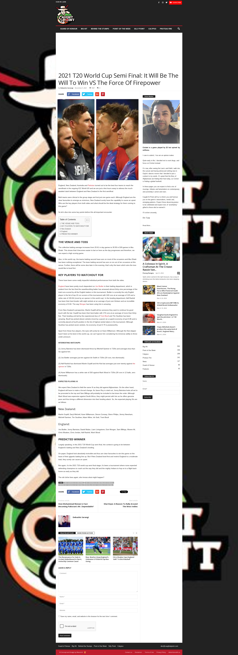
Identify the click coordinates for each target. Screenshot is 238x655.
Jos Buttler (99, 286)
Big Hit (84, 29)
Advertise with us (174, 652)
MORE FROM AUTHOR (85, 533)
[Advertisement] (119, 50)
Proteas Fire (166, 29)
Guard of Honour (68, 29)
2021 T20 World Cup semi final (74, 483)
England (61, 286)
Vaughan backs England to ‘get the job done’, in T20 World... (167, 317)
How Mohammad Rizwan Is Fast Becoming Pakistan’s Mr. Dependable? (76, 505)
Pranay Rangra (148, 273)
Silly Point (139, 29)
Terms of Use (149, 652)
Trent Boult (104, 316)
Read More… (147, 225)
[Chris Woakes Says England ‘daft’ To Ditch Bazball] (125, 546)
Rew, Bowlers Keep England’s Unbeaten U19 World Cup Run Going (97, 559)
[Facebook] (158, 2)
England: (64, 231)
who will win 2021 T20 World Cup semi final (99, 485)
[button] (178, 28)
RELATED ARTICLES (67, 533)
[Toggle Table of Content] (86, 220)
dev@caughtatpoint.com (169, 646)
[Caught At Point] (65, 15)
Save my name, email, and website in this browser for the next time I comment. (89, 616)
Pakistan (91, 185)
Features (146, 369)
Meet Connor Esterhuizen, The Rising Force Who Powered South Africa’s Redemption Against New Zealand (168, 290)
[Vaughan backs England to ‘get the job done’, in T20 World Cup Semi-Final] (149, 318)
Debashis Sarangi (66, 88)
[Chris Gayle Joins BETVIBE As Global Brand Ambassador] (149, 306)
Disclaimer (138, 652)
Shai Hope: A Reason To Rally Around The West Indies (121, 505)
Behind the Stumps (85, 646)
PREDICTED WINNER (69, 234)
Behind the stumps (100, 29)
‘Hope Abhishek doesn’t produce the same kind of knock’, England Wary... (167, 329)
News (145, 361)
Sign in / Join (61, 2)
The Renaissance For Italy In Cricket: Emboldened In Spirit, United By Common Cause (70, 559)
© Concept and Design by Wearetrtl (71, 652)
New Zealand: (66, 229)
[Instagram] (162, 2)
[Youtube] (175, 3)
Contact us (128, 652)
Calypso (152, 29)
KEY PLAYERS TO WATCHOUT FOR (75, 226)
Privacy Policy (161, 652)
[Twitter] (166, 2)
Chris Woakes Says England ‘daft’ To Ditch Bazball (123, 558)
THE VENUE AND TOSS (70, 223)
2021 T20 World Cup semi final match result (99, 483)
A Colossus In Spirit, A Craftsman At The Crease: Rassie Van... (157, 266)
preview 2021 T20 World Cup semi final (71, 485)
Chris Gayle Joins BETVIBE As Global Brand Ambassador (168, 304)
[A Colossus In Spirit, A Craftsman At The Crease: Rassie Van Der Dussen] (161, 249)
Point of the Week (121, 29)
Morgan (83, 304)
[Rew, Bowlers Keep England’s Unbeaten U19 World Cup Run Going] (98, 546)
